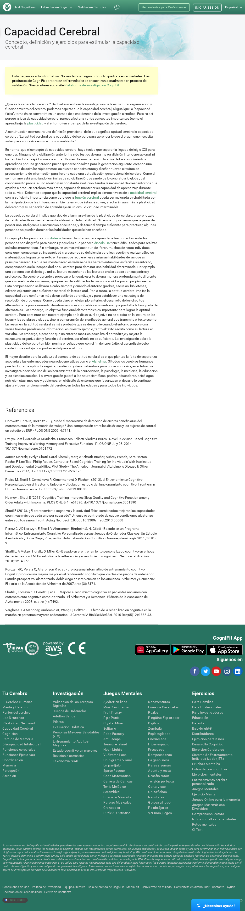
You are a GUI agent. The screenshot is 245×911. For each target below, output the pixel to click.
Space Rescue (114, 770)
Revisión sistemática (69, 756)
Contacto (218, 887)
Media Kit (132, 887)
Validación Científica (92, 7)
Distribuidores (203, 734)
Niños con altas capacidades (214, 819)
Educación (200, 718)
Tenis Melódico (114, 786)
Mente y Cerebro (15, 707)
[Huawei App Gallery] (152, 649)
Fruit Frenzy (112, 712)
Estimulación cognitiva (209, 769)
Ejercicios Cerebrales (208, 749)
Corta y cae (157, 786)
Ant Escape (112, 739)
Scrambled (111, 792)
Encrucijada (157, 739)
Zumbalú (155, 728)
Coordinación (12, 760)
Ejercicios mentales (207, 774)
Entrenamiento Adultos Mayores (71, 743)
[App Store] (225, 649)
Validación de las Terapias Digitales (73, 704)
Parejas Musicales (117, 802)
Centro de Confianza (57, 892)
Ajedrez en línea (115, 702)
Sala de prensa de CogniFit (106, 887)
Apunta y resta (159, 770)
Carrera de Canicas (118, 781)
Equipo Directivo (74, 887)
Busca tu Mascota (117, 797)
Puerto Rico (16, 900)
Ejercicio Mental (204, 794)
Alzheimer (99, 361)
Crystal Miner (113, 723)
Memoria (9, 765)
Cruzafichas (157, 792)
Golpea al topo (159, 802)
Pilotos (58, 722)
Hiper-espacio (158, 744)
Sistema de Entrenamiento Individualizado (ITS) (212, 756)
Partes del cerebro (16, 712)
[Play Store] (188, 649)
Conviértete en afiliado (157, 887)
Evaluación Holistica (68, 727)
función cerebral (87, 197)
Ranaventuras (159, 702)
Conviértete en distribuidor (191, 887)
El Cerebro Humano (17, 702)
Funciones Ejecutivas (18, 755)
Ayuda (231, 887)
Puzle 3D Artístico (117, 813)
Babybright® (202, 728)
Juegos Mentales (205, 789)
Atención (9, 776)
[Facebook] (194, 671)
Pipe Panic (111, 718)
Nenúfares (156, 797)
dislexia (55, 238)
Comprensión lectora (208, 814)
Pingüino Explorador (163, 718)
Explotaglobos (159, 734)
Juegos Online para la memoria (216, 799)
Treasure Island (115, 744)
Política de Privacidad (46, 887)
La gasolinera (158, 760)
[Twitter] (205, 671)
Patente (198, 723)
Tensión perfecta (161, 781)
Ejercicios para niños (208, 739)
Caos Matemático (117, 776)
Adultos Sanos (64, 716)
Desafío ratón (158, 776)
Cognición (10, 734)
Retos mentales (204, 824)
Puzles (153, 712)
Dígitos (153, 723)
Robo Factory (113, 734)
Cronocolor (112, 808)
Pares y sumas (159, 765)
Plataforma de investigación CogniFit (91, 85)
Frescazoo (156, 749)
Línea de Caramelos (163, 707)
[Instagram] (227, 671)
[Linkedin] (238, 671)
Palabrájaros (158, 808)
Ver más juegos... (161, 813)
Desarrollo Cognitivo (207, 744)
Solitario (109, 728)
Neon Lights (112, 749)
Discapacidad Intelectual (21, 744)
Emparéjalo (112, 765)
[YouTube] (216, 671)
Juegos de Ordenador (69, 711)
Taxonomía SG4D (66, 761)
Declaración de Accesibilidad (22, 892)
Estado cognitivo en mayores (75, 750)
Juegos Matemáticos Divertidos (208, 806)
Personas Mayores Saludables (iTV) (76, 734)
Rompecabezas (160, 755)
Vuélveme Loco (115, 755)
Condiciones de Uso (15, 887)
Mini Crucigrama (116, 707)
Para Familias (202, 702)
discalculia (102, 243)
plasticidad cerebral (142, 193)
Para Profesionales (207, 707)
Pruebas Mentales (206, 764)
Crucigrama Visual (117, 760)
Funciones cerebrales (18, 749)
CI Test (197, 830)
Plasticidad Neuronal (18, 723)
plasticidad (35, 123)
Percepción (11, 770)
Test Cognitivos (25, 7)
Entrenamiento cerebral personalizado (210, 782)
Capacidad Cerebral (17, 728)
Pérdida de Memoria (17, 739)
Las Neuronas (13, 718)
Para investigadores (207, 712)
